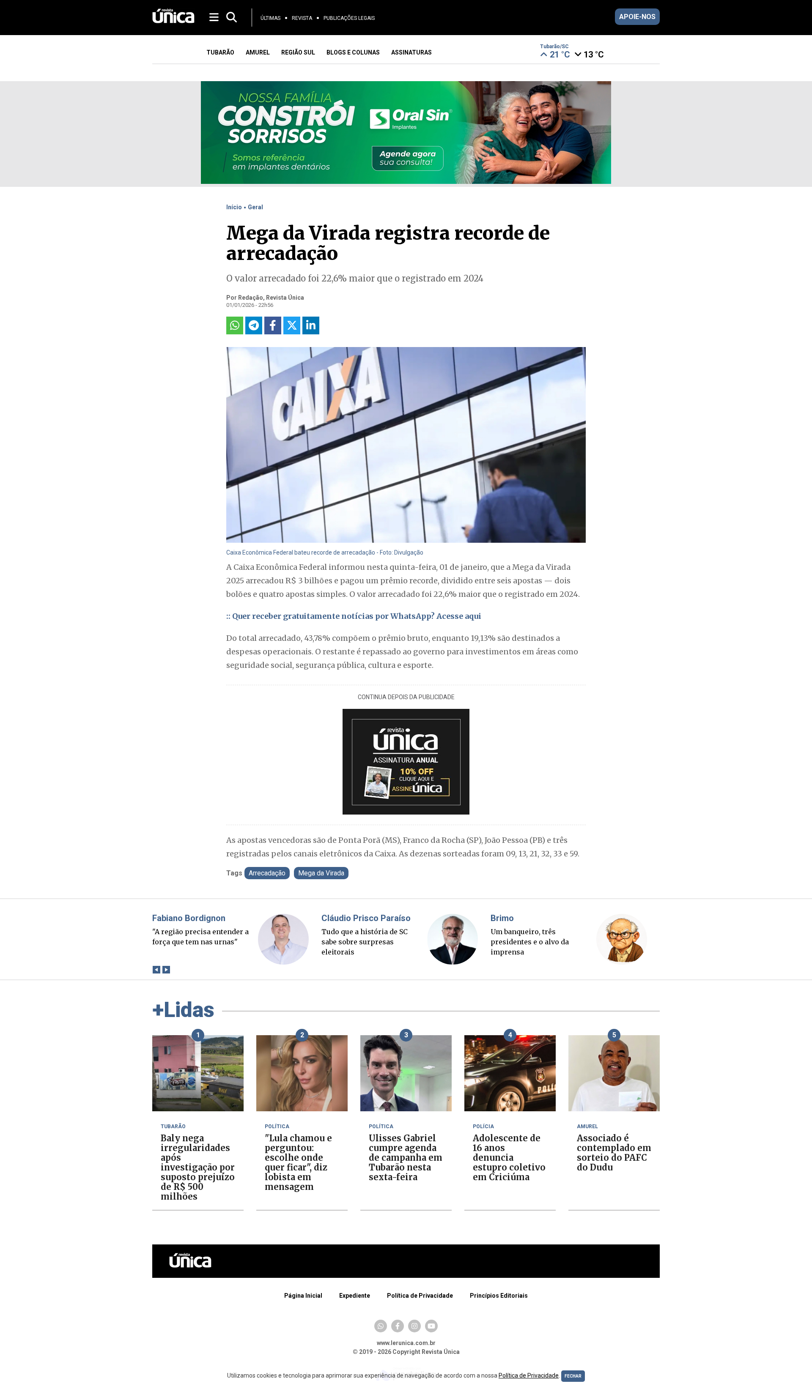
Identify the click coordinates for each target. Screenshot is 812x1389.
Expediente (354, 1295)
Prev (156, 970)
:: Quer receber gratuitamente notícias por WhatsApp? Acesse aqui (353, 616)
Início (234, 207)
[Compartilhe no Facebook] (272, 325)
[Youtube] (431, 1326)
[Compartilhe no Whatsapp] (234, 325)
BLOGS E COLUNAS (353, 52)
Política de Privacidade (420, 1295)
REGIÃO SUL (298, 52)
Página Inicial (303, 1295)
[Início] (173, 21)
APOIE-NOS (637, 17)
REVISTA (302, 18)
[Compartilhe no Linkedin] (310, 325)
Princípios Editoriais (499, 1295)
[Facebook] (397, 1326)
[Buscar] (231, 17)
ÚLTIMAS (270, 18)
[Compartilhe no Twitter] (291, 325)
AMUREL (258, 52)
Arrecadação (267, 873)
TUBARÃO (220, 52)
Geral (255, 207)
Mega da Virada (321, 873)
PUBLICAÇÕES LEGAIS (349, 18)
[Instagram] (414, 1326)
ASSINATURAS (411, 52)
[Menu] (214, 16)
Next (166, 970)
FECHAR (573, 1376)
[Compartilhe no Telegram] (253, 325)
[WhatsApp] (380, 1326)
